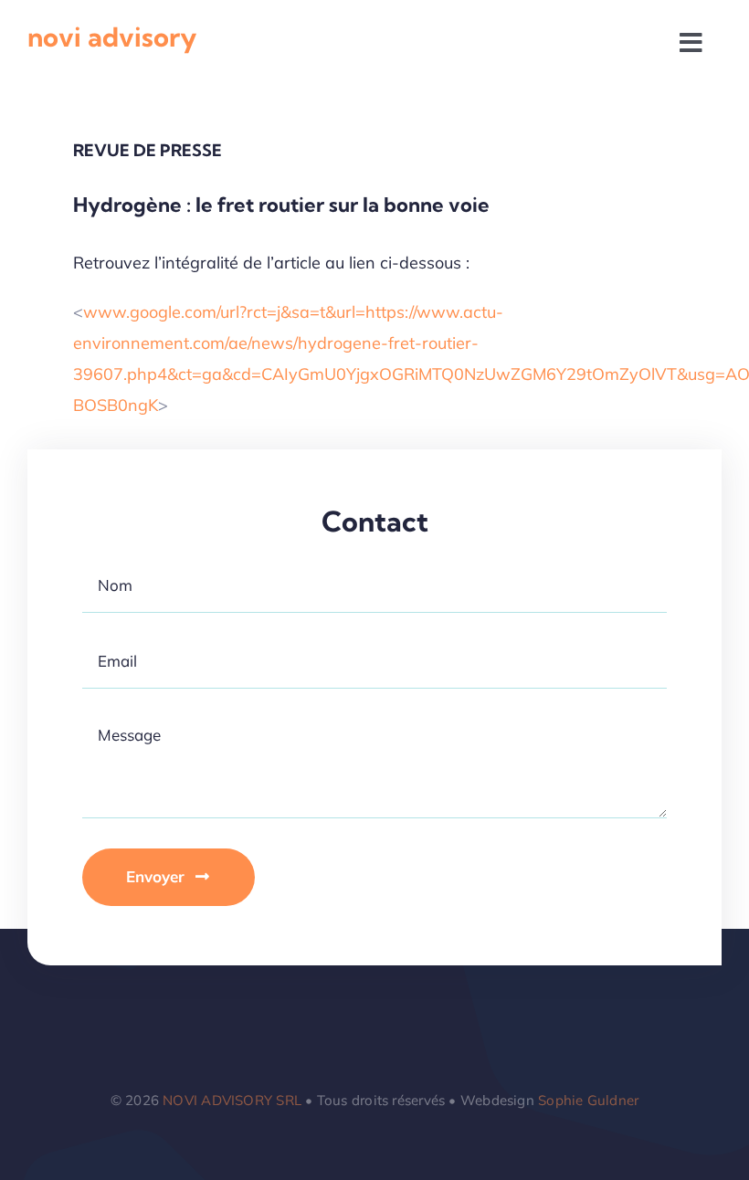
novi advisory (111, 36)
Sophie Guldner (588, 1100)
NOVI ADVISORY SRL (232, 1100)
